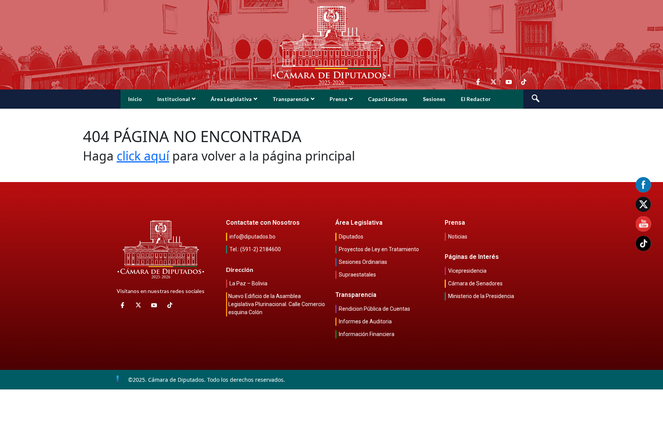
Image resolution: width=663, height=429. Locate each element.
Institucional (173, 99)
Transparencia (290, 99)
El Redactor (476, 99)
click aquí (143, 155)
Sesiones (434, 99)
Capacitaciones (387, 99)
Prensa (338, 99)
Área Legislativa (231, 99)
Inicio (135, 99)
